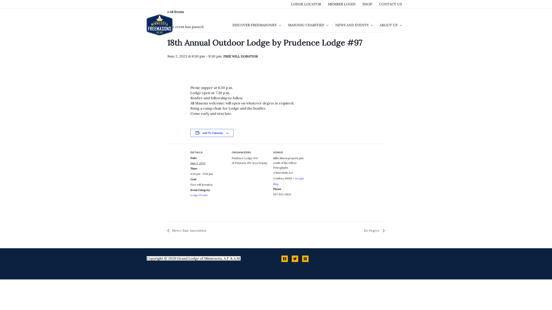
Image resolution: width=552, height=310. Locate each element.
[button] (279, 25)
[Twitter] (295, 259)
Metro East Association (188, 230)
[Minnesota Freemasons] (159, 24)
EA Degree (372, 230)
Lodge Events (199, 195)
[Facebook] (284, 259)
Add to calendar (212, 133)
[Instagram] (305, 259)
